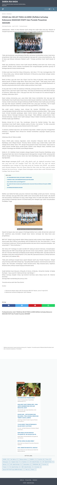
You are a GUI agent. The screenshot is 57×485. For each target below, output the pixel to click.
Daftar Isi (22, 480)
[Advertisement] (28, 370)
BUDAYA (33, 459)
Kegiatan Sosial (16, 461)
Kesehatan (25, 461)
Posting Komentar (23, 26)
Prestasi (5, 467)
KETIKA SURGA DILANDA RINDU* (26, 441)
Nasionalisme (27, 464)
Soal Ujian (38, 467)
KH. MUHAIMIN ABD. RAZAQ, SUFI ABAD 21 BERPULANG (19, 177)
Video (27, 469)
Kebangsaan (6, 461)
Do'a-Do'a (41, 459)
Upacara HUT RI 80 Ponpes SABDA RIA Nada (13, 469)
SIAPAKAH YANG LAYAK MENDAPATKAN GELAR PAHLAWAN (20, 179)
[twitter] (22, 305)
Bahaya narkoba (24, 459)
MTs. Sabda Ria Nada (16, 464)
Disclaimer (35, 480)
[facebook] (8, 305)
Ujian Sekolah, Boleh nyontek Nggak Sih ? (16, 181)
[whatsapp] (48, 305)
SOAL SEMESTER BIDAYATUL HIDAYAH (27, 447)
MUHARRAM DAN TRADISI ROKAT (26, 397)
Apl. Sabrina (14, 459)
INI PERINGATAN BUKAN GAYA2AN (14, 187)
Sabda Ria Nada (10, 1)
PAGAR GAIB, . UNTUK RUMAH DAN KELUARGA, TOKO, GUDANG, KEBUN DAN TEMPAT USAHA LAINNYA (28, 416)
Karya (48, 459)
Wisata (33, 469)
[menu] (3, 9)
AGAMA (6, 459)
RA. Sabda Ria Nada (15, 467)
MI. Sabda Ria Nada (48, 461)
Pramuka (45, 464)
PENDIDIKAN (37, 464)
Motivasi (6, 464)
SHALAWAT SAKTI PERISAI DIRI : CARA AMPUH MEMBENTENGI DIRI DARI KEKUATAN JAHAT (28, 406)
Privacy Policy (28, 480)
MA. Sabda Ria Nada (35, 461)
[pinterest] (35, 305)
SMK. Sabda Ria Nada (27, 467)
